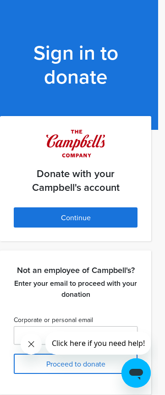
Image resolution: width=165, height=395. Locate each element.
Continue (76, 217)
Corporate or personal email (53, 319)
